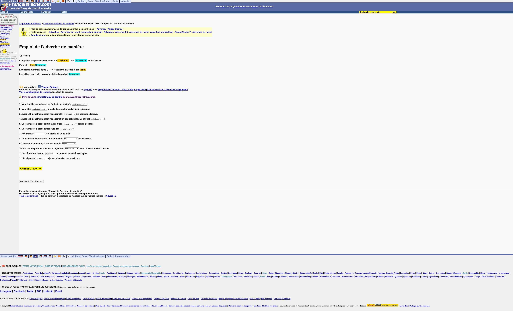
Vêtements (77, 280)
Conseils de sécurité (85, 306)
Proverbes (359, 277)
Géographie (474, 273)
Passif (256, 277)
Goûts (431, 273)
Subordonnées (456, 277)
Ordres (217, 277)
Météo (159, 277)
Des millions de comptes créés (7, 28)
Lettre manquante (47, 277)
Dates (271, 273)
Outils (109, 256)
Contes (224, 273)
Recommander (4, 44)
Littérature (60, 277)
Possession (305, 277)
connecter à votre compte (49, 97)
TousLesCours (96, 256)
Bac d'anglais (266, 299)
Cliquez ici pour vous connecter (8, 21)
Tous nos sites (122, 256)
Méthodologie (142, 277)
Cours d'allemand (103, 299)
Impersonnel (504, 273)
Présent (380, 277)
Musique (122, 277)
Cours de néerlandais (121, 299)
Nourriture (190, 277)
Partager (54, 87)
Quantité (398, 277)
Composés (166, 273)
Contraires (232, 273)
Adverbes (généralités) (161, 32)
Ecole (315, 273)
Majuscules (86, 277)
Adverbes (101, 29)
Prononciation (347, 277)
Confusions (190, 273)
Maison (77, 277)
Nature (166, 277)
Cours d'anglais (36, 299)
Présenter (389, 277)
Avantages (5, 34)
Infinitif (3, 277)
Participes (238, 277)
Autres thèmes (115, 29)
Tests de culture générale (142, 299)
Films (396, 273)
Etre (321, 273)
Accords (38, 273)
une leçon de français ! (8, 62)
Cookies (257, 306)
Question (407, 277)
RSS (38, 291)
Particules (248, 277)
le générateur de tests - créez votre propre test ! (122, 89)
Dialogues (279, 273)
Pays (269, 277)
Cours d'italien (89, 299)
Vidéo (31, 280)
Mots (104, 277)
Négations (200, 277)
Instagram (5, 291)
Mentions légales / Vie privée (240, 306)
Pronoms (336, 277)
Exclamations (330, 273)
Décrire (295, 273)
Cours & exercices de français (58, 24)
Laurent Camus (16, 306)
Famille (340, 273)
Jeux (84, 256)
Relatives (416, 277)
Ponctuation (294, 277)
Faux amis (349, 273)
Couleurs (248, 273)
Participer (46, 12)
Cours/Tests (27, 12)
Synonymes (468, 277)
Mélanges (131, 277)
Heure (482, 273)
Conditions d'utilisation (66, 306)
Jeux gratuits (4, 68)
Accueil (4, 12)
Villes (52, 280)
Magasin (69, 277)
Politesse (283, 277)
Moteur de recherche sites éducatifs (233, 299)
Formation (404, 273)
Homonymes (492, 273)
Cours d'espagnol (73, 299)
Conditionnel (178, 273)
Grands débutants (453, 273)
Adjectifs (46, 273)
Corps (240, 273)
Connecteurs (214, 273)
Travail (14, 280)
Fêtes (418, 273)
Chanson (121, 273)
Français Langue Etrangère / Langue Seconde (374, 273)
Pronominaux (325, 277)
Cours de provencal (209, 299)
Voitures (59, 280)
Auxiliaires (111, 273)
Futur (412, 273)
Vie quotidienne (41, 280)
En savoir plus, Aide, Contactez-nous (39, 306)
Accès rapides (4, 38)
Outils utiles (255, 299)
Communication (133, 273)
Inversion (19, 277)
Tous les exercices (28, 196)
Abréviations (28, 273)
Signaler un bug (5, 45)
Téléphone (22, 280)
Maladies (96, 277)
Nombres (174, 277)
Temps (477, 277)
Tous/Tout (500, 277)
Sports (424, 277)
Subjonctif (443, 277)
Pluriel (275, 277)
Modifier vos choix (270, 306)
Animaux (74, 273)
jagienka (88, 89)
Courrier (257, 273)
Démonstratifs (306, 273)
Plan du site (4, 42)
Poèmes (314, 277)
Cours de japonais (161, 299)
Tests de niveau (488, 277)
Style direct (433, 277)
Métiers (153, 277)
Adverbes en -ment (139, 32)
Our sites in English (282, 299)
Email (58, 291)
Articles (96, 273)
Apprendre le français (30, 24)
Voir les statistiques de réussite (35, 92)
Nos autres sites (5, 69)
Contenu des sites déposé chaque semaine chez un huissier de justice (198, 306)
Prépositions (370, 277)
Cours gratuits (8, 256)
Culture (76, 256)
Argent (82, 273)
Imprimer (3, 39)
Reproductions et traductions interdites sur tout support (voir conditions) (137, 306)
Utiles (64, 12)
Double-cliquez (38, 35)
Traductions (5, 280)
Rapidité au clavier (178, 299)
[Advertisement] (266, 223)
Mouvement (112, 277)
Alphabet (65, 273)
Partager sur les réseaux (419, 306)
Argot (88, 273)
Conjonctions (201, 273)
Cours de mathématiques (54, 299)
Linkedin (48, 291)
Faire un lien (4, 47)
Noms (182, 277)
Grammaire (440, 273)
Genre (424, 273)
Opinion (209, 277)
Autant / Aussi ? (183, 32)
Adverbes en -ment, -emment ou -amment (81, 32)
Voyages (68, 280)
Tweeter (45, 87)
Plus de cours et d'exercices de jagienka (167, 89)
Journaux (34, 277)
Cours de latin (193, 299)
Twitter (30, 291)
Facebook (19, 291)
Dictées (288, 273)
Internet (10, 277)
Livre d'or (3, 41)
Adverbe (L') (121, 32)
